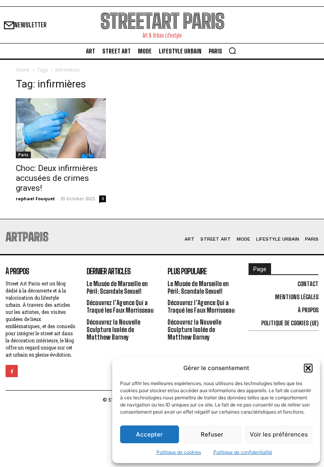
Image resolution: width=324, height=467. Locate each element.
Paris (23, 155)
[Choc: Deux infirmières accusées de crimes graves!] (61, 128)
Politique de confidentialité (242, 452)
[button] (308, 368)
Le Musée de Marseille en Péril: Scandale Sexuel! (117, 287)
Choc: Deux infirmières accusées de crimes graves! (57, 178)
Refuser (212, 434)
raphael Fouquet (35, 198)
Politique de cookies (178, 452)
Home (23, 69)
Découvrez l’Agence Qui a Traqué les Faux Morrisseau (120, 306)
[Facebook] (12, 371)
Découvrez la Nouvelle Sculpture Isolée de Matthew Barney (113, 329)
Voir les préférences (279, 434)
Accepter (149, 434)
